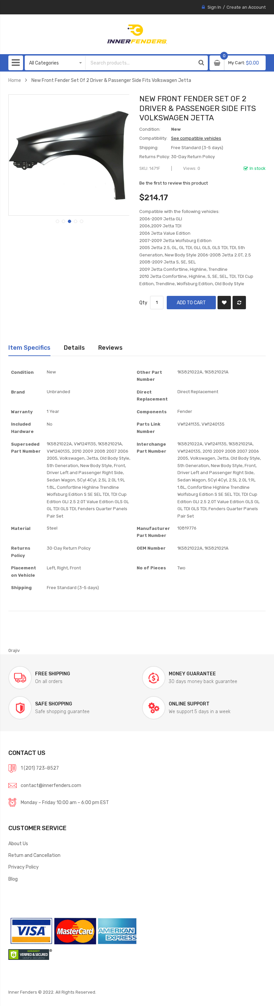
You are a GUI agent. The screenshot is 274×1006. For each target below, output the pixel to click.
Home (14, 80)
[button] (57, 221)
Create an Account (246, 7)
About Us (18, 843)
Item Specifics (29, 347)
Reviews (110, 347)
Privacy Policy (23, 867)
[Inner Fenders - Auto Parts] (137, 34)
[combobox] (140, 63)
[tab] (29, 347)
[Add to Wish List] (224, 302)
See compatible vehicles (196, 138)
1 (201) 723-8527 (40, 768)
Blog (13, 879)
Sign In (214, 7)
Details (74, 347)
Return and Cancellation (34, 855)
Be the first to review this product (173, 183)
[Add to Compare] (239, 302)
